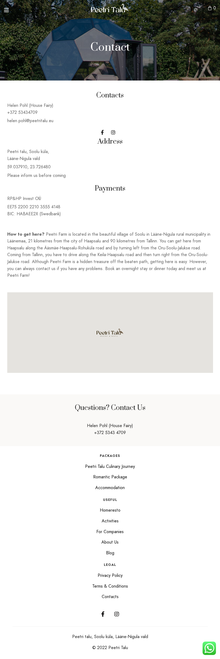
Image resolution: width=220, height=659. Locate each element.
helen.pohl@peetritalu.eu (30, 121)
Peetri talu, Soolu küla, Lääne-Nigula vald (110, 636)
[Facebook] (103, 614)
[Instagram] (116, 614)
